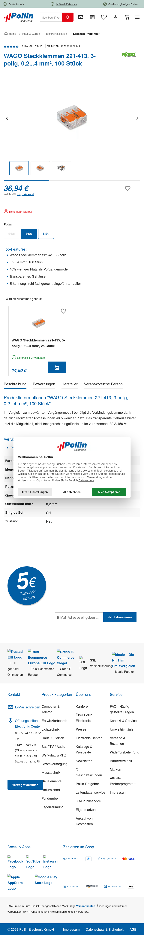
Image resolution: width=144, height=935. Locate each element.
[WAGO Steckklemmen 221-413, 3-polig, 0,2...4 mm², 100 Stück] (72, 118)
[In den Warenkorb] (57, 367)
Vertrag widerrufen (25, 785)
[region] (72, 129)
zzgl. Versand (25, 194)
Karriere (82, 706)
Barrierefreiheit (121, 760)
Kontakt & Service (123, 720)
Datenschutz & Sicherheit (105, 929)
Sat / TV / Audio (53, 746)
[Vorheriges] (6, 118)
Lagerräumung (53, 806)
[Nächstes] (137, 118)
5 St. (46, 233)
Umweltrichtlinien (122, 729)
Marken (115, 769)
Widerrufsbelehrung (124, 752)
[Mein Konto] (115, 17)
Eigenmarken (86, 809)
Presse (81, 729)
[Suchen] (68, 17)
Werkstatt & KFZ (54, 755)
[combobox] (51, 17)
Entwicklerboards (54, 720)
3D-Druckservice (88, 800)
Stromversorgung (55, 763)
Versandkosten (85, 906)
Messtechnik (51, 772)
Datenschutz (79, 625)
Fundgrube (50, 798)
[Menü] (138, 17)
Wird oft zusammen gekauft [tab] (24, 299)
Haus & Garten (53, 737)
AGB (133, 929)
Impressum (118, 792)
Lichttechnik (50, 729)
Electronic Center (89, 737)
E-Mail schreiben (27, 706)
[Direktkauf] (92, 17)
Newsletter (84, 760)
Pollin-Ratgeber (87, 783)
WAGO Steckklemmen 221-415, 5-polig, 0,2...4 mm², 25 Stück (38, 343)
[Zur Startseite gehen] (18, 16)
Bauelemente (52, 780)
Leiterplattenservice (90, 792)
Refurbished (51, 789)
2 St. (13, 234)
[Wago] (129, 61)
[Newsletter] (80, 17)
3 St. (31, 234)
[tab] (15, 384)
